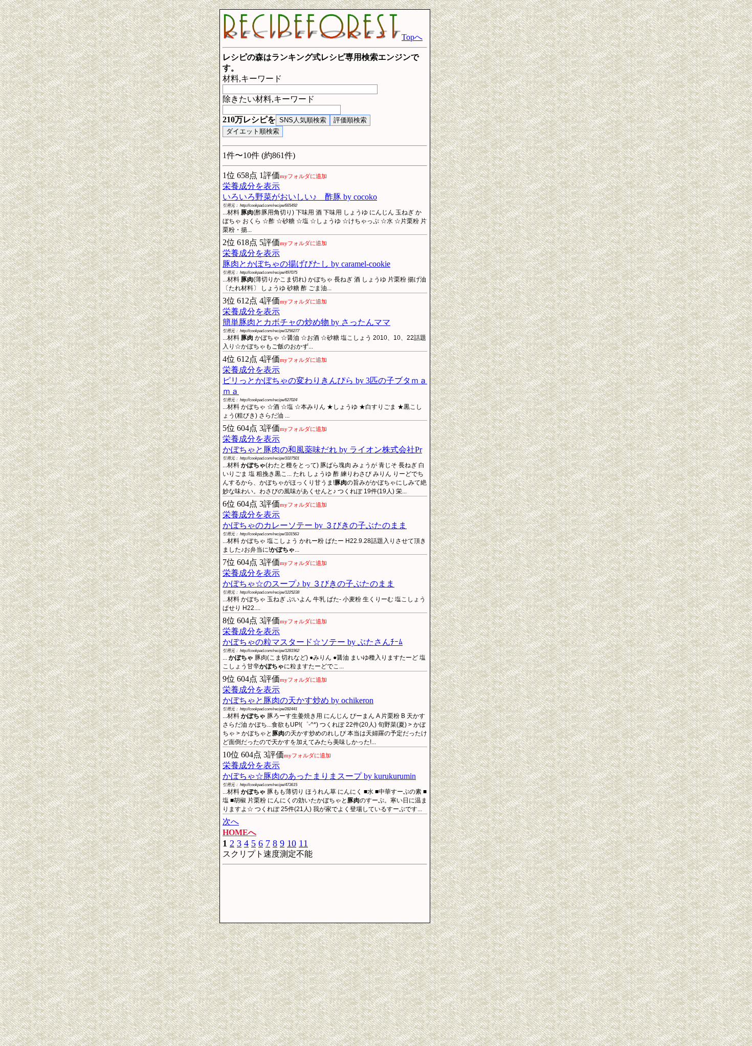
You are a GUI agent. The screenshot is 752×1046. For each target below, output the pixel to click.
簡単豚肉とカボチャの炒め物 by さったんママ (306, 322)
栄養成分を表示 (251, 186)
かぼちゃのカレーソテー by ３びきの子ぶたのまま (315, 525)
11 (303, 843)
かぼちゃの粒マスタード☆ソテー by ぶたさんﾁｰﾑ (313, 642)
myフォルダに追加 (303, 176)
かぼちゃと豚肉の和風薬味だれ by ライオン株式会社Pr (322, 449)
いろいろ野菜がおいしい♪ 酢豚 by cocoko (300, 196)
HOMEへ (239, 832)
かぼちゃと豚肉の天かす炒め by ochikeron (298, 700)
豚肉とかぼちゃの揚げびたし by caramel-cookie (306, 263)
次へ (231, 821)
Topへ (412, 37)
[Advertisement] (135, 162)
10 (291, 843)
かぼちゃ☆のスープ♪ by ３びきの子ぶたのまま (308, 583)
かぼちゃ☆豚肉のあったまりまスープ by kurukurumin (319, 776)
